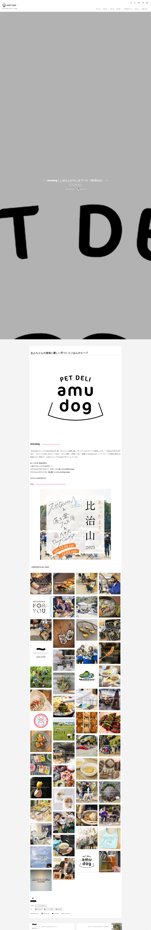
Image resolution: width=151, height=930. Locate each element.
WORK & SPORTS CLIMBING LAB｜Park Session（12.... (41, 677)
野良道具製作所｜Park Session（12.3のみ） (64, 752)
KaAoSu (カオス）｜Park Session (63, 633)
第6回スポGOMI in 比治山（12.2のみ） (86, 652)
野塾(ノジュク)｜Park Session (87, 745)
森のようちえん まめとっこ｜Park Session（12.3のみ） (109, 838)
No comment (56, 913)
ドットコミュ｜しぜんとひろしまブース (109, 652)
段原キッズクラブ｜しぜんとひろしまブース (41, 810)
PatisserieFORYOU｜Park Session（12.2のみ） (41, 606)
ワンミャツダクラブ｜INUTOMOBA (41, 720)
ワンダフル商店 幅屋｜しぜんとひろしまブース (86, 768)
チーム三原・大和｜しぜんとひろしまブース (64, 799)
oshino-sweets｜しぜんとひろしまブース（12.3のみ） (41, 741)
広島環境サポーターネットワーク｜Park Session (109, 629)
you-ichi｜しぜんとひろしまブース (41, 653)
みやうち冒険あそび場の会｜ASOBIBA (86, 606)
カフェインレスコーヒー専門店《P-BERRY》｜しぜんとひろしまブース (64, 868)
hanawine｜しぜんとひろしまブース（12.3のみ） (110, 722)
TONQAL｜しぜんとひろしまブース (64, 845)
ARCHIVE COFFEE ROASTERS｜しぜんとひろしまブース (41, 880)
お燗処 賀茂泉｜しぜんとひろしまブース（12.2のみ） (41, 833)
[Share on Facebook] (131, 2)
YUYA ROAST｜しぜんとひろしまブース (41, 583)
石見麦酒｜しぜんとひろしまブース (109, 861)
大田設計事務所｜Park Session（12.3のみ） (64, 729)
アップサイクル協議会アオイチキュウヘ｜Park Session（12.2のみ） (86, 699)
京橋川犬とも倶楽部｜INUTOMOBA (87, 791)
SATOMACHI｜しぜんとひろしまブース (41, 787)
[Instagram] (138, 2)
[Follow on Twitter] (134, 2)
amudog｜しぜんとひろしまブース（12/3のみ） (86, 861)
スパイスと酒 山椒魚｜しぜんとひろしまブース (109, 676)
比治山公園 (59, 909)
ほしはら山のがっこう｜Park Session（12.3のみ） (64, 606)
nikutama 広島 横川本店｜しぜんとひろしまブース (63, 583)
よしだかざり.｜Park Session (86, 629)
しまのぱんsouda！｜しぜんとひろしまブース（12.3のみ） (109, 768)
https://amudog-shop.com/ (51, 444)
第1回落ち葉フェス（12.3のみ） (87, 838)
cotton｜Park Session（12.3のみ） (41, 856)
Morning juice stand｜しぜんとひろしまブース (41, 764)
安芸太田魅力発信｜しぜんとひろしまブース (109, 606)
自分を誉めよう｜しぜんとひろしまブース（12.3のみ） (86, 722)
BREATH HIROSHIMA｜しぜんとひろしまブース (63, 660)
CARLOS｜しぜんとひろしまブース (109, 583)
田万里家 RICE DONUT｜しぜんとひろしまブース (64, 775)
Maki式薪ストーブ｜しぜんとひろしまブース (109, 699)
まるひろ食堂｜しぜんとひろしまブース (64, 706)
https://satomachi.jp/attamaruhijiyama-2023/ (51, 484)
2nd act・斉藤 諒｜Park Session (110, 814)
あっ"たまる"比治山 (49, 909)
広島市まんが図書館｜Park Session (86, 583)
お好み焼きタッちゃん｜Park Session (41, 629)
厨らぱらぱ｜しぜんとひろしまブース (41, 699)
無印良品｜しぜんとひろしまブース (86, 814)
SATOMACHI (39, 909)
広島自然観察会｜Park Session (109, 745)
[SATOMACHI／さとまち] (9, 5)
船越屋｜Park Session (64, 822)
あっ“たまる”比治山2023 (75, 184)
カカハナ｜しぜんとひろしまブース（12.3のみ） (64, 683)
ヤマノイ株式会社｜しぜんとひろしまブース (86, 676)
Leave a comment (66, 913)
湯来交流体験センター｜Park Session (110, 791)
